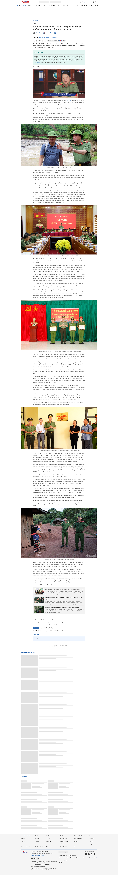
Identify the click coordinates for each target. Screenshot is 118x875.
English (76, 841)
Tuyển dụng (89, 860)
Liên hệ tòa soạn (35, 858)
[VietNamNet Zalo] (94, 854)
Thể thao (55, 5)
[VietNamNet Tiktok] (92, 854)
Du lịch (92, 5)
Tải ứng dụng (86, 857)
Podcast (91, 841)
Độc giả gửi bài (93, 857)
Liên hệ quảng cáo (63, 852)
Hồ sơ (75, 844)
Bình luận (36, 627)
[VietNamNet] (17, 5)
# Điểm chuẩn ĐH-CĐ (55, 2)
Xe (83, 5)
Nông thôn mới (63, 846)
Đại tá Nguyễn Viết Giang (61, 630)
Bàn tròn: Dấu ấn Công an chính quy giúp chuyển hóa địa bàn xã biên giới (64, 589)
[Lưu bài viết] (45, 41)
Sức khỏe (73, 5)
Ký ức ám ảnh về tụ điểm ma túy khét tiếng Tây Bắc (46, 624)
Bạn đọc (97, 5)
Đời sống (69, 5)
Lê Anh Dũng (49, 32)
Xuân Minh (60, 32)
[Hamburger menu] (100, 6)
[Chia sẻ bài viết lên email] (40, 41)
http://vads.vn (65, 861)
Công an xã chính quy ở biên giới (48, 37)
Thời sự (25, 5)
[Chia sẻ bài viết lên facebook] (34, 41)
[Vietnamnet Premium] (25, 836)
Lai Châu (69, 100)
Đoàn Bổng (39, 32)
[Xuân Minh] (55, 33)
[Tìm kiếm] (96, 2)
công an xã (43, 630)
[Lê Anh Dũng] (44, 33)
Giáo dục (46, 5)
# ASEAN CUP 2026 (44, 2)
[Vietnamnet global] (83, 2)
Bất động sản (87, 5)
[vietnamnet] (25, 3)
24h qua (91, 844)
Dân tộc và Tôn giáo (38, 5)
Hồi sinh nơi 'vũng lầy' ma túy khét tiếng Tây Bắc (46, 620)
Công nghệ (79, 5)
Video (90, 835)
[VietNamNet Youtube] (89, 854)
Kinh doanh (30, 5)
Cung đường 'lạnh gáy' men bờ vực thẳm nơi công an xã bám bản (62, 607)
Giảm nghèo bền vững (65, 844)
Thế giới (51, 5)
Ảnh (75, 846)
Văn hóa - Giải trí (62, 5)
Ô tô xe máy (48, 841)
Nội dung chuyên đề (79, 838)
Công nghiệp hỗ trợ (64, 841)
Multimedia (91, 838)
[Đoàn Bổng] (34, 33)
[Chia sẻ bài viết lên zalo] (37, 41)
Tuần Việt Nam (76, 2)
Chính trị (21, 5)
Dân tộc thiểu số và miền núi (80, 835)
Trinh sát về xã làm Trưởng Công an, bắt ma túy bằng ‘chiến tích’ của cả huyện (63, 598)
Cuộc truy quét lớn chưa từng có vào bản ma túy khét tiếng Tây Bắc (50, 622)
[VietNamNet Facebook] (86, 854)
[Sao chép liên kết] (42, 41)
